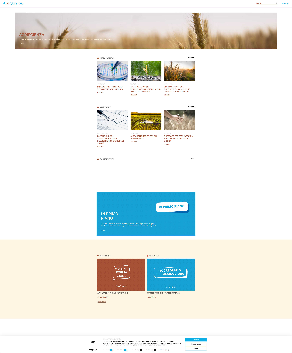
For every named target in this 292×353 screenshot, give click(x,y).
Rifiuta (196, 348)
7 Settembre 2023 (102, 133)
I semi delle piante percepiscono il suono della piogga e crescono (145, 89)
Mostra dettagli (163, 350)
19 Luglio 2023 (167, 133)
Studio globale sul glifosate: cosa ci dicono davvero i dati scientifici (177, 89)
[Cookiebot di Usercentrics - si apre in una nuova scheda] (93, 350)
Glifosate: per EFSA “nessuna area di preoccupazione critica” (178, 138)
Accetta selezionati (196, 344)
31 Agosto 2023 (135, 133)
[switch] (126, 350)
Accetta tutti (196, 339)
